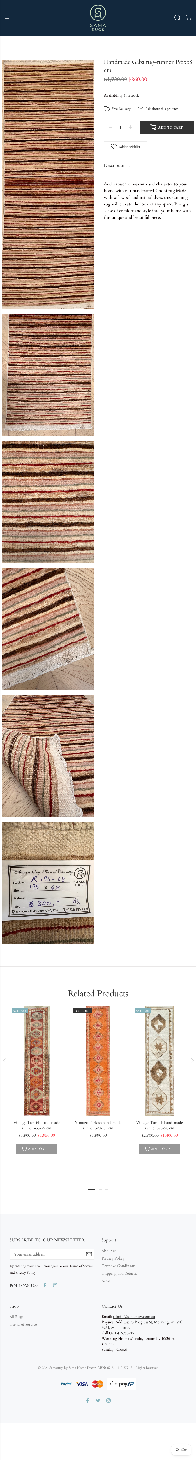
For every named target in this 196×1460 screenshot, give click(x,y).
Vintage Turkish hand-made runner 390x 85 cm (98, 1125)
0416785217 (124, 1333)
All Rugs (16, 1317)
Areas (106, 1281)
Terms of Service (23, 1324)
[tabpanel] (36, 1082)
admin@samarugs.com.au (134, 1316)
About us (109, 1250)
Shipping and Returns (119, 1273)
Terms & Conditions (118, 1265)
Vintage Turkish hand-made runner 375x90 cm (159, 1125)
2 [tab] (100, 1189)
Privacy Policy (113, 1258)
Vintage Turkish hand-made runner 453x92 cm (36, 1125)
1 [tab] (91, 1189)
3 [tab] (106, 1189)
